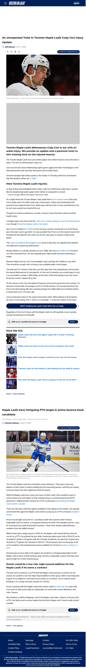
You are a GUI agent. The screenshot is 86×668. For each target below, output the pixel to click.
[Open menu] (5, 3)
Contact (46, 640)
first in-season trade (59, 199)
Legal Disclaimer (32, 648)
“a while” (33, 178)
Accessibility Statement (52, 648)
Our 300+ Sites (72, 640)
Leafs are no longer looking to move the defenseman (57, 221)
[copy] (19, 51)
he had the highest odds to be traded (32, 224)
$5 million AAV (64, 251)
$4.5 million (28, 229)
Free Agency (18, 626)
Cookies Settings (15, 652)
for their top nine (61, 586)
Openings (29, 640)
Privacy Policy (48, 644)
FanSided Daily (14, 644)
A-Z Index (70, 648)
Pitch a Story (30, 644)
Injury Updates (19, 394)
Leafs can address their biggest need (25, 243)
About (10, 640)
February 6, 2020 (41, 195)
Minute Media (13, 657)
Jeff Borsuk (10, 47)
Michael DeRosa (12, 423)
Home (8, 394)
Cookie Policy (13, 648)
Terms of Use (71, 644)
